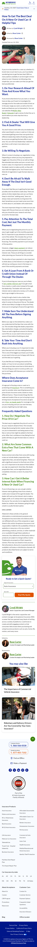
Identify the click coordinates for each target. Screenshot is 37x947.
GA (19, 876)
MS (3, 881)
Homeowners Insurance (27, 826)
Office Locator (25, 917)
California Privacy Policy (24, 928)
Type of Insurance (8, 582)
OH (7, 881)
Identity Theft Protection (27, 854)
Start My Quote (24, 595)
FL (15, 876)
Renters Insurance (25, 822)
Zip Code (6, 591)
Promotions (5, 902)
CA (11, 876)
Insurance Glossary (25, 912)
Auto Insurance (6, 810)
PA (12, 881)
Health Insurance (25, 845)
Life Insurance (6, 835)
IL (23, 876)
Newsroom (5, 906)
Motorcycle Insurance (8, 814)
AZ (7, 876)
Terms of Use (13, 925)
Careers (4, 895)
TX (24, 881)
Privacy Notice (9, 928)
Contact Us (23, 891)
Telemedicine (6, 842)
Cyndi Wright (18, 28)
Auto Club (23, 841)
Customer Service (25, 895)
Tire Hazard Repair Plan (9, 866)
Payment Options (25, 898)
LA (31, 876)
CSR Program (6, 898)
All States (30, 881)
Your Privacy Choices (17, 934)
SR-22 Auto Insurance (8, 827)
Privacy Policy (23, 925)
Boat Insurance (6, 824)
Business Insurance (8, 852)
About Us (5, 891)
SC (16, 881)
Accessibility (23, 908)
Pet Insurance (24, 830)
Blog (3, 917)
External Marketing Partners (15, 931)
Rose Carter (17, 33)
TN (20, 881)
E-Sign (28, 931)
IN (27, 876)
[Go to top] (32, 739)
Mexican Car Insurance (9, 839)
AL (3, 876)
